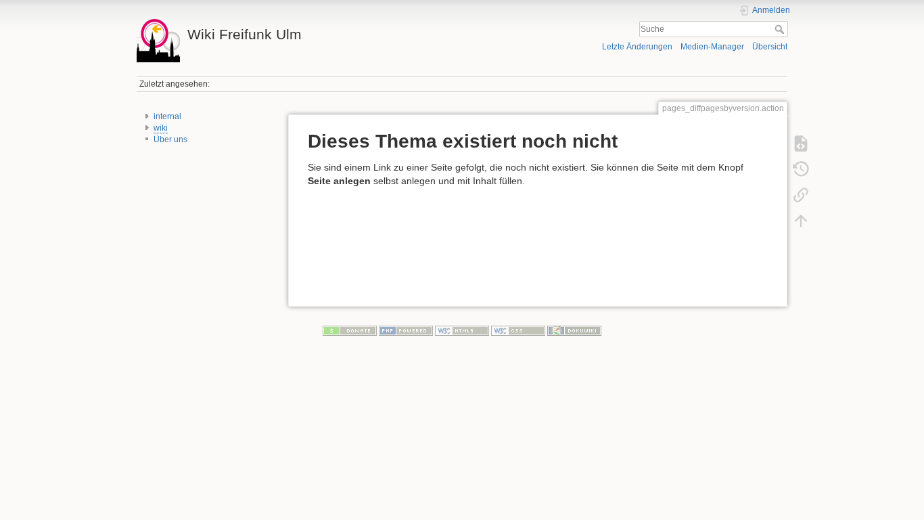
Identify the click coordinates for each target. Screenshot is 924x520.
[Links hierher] (800, 195)
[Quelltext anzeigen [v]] (800, 143)
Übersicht (769, 46)
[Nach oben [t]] (800, 221)
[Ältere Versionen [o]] (800, 169)
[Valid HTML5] (462, 330)
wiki (161, 128)
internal (167, 116)
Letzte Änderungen (637, 46)
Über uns (170, 139)
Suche (781, 29)
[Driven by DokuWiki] (574, 330)
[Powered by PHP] (406, 330)
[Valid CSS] (518, 330)
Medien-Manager (712, 46)
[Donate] (350, 330)
